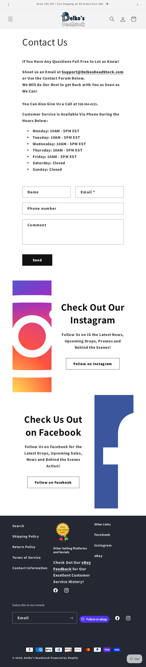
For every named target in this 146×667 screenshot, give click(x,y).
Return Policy (24, 546)
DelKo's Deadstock (37, 658)
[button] (10, 19)
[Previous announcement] (8, 5)
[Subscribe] (71, 618)
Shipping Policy (25, 536)
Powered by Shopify (64, 658)
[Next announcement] (137, 5)
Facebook (102, 534)
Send (37, 260)
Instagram (103, 545)
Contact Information (30, 568)
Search (18, 525)
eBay (98, 555)
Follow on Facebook (53, 482)
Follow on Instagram (92, 363)
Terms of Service (26, 557)
